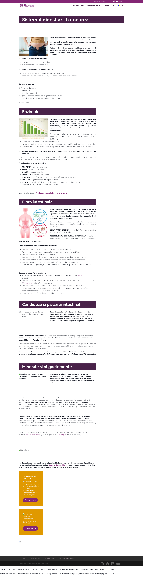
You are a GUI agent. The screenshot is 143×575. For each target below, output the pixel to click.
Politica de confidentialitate (67, 558)
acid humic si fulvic (33, 435)
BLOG (115, 5)
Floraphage (27, 283)
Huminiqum (62, 435)
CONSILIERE (90, 5)
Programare (30, 500)
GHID (82, 5)
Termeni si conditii (49, 558)
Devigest (82, 275)
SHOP (98, 5)
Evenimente (30, 528)
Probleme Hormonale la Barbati (30, 558)
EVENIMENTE (106, 5)
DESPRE (76, 5)
